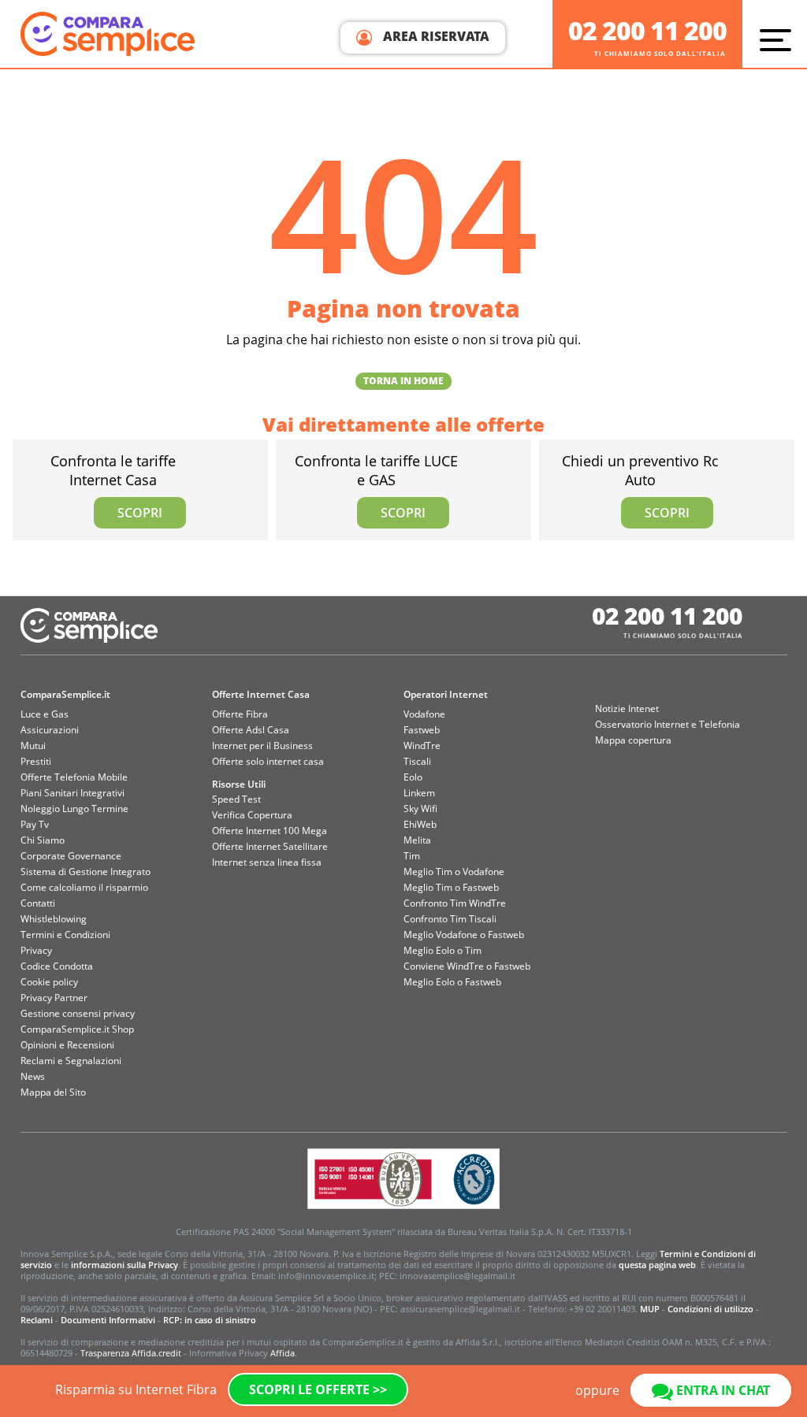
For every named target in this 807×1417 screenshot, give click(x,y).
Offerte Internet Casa (261, 694)
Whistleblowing (53, 919)
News (32, 1076)
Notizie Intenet (627, 708)
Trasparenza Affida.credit (130, 1353)
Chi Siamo (42, 840)
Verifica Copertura (252, 815)
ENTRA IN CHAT (721, 1390)
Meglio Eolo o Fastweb (452, 982)
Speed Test (236, 799)
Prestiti (35, 761)
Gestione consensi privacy (77, 1013)
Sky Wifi (420, 808)
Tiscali (417, 761)
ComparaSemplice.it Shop (77, 1029)
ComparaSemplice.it (65, 694)
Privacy (36, 950)
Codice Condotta (56, 966)
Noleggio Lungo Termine (74, 808)
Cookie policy (49, 982)
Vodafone (424, 714)
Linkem (419, 792)
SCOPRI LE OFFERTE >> (318, 1389)
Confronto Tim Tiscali (450, 919)
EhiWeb (420, 824)
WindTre (422, 745)
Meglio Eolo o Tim (443, 950)
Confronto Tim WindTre (455, 903)
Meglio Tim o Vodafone (454, 871)
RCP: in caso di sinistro (209, 1320)
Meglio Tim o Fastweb (451, 887)
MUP (650, 1309)
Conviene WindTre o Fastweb (467, 966)
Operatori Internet (446, 694)
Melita (417, 840)
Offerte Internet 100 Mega (269, 830)
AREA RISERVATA (434, 36)
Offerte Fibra (240, 714)
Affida (282, 1353)
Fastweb (422, 729)
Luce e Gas (44, 714)
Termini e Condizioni (65, 934)
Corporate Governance (70, 855)
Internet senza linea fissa (267, 862)
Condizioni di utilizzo (710, 1309)
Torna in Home (403, 381)
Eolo (413, 777)
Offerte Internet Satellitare (270, 846)
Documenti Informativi (108, 1320)
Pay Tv (34, 824)
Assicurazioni (49, 729)
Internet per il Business (262, 745)
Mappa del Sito (53, 1092)
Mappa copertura (633, 740)
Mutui (33, 745)
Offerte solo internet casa (268, 761)
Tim (412, 855)
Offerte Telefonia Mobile (74, 777)
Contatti (37, 903)
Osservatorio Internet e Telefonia (667, 724)
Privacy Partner (53, 997)
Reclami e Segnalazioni (70, 1060)
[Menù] (779, 39)
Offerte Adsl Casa (250, 729)
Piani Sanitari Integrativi (72, 792)
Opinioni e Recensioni (67, 1045)
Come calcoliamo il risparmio (84, 887)
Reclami (36, 1320)
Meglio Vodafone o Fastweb (464, 934)
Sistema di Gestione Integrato (85, 871)
